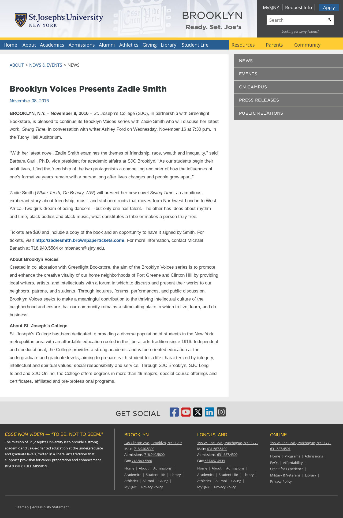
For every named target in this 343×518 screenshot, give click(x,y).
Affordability (293, 462)
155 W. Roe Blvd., (227, 442)
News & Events (45, 65)
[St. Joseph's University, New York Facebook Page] (174, 414)
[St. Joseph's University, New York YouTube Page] (186, 414)
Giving (150, 45)
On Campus (253, 87)
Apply (329, 7)
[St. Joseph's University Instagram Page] (221, 414)
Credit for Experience (286, 468)
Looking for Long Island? (300, 31)
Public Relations (261, 113)
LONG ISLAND (212, 434)
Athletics (129, 45)
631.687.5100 (217, 448)
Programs (292, 456)
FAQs (274, 462)
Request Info (298, 7)
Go (329, 19)
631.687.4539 (214, 460)
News (246, 60)
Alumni (107, 45)
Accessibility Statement (50, 507)
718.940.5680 (142, 460)
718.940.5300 (144, 448)
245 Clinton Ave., (153, 442)
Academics (52, 45)
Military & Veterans (285, 475)
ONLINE (278, 434)
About (29, 45)
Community (307, 45)
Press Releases (259, 100)
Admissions (82, 45)
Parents (274, 45)
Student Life (195, 45)
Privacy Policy (152, 487)
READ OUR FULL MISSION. (27, 466)
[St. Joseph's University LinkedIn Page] (209, 414)
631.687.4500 (227, 454)
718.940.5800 (154, 454)
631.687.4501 (280, 448)
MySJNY (271, 7)
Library (168, 45)
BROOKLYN (212, 15)
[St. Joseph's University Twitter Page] (197, 414)
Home (10, 45)
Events (248, 74)
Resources (243, 45)
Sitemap (22, 507)
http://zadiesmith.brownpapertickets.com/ (79, 240)
